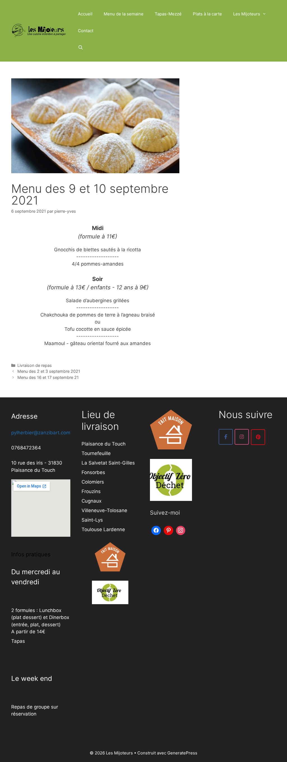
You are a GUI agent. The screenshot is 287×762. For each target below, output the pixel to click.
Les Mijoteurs (246, 14)
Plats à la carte (207, 14)
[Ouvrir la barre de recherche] (80, 47)
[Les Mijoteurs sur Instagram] (242, 437)
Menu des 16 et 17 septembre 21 (48, 377)
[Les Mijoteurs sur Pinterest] (258, 437)
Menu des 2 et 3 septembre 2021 (48, 371)
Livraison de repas (34, 365)
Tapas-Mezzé (168, 14)
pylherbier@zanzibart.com (40, 432)
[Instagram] (181, 529)
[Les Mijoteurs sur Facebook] (226, 437)
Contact (85, 30)
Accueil (85, 14)
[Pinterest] (168, 529)
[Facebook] (156, 529)
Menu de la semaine (124, 14)
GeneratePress (182, 753)
